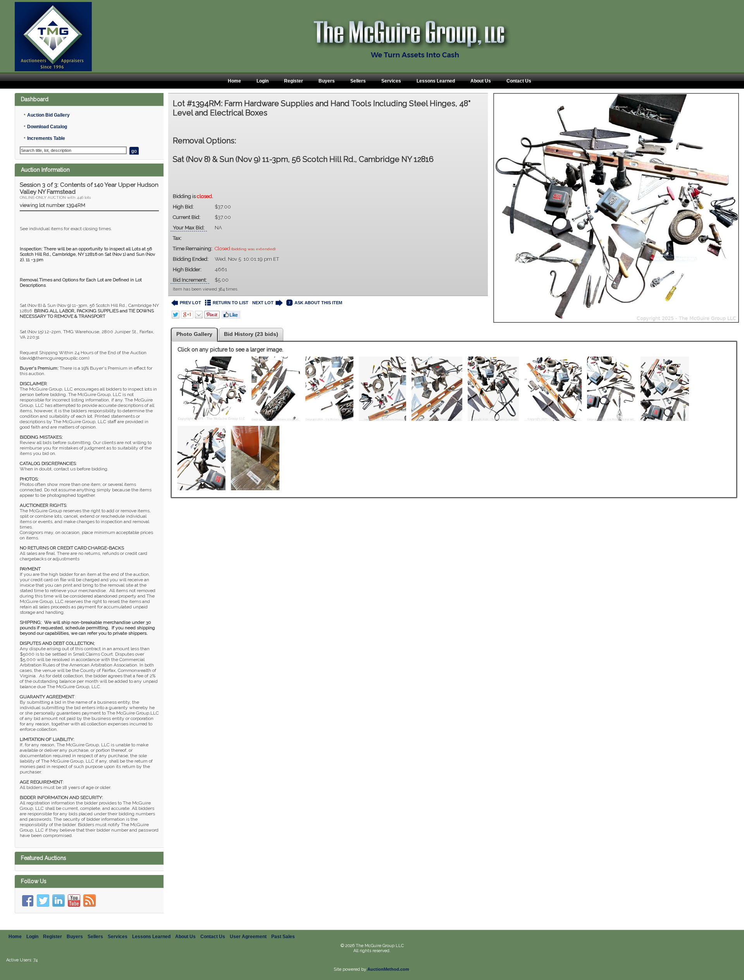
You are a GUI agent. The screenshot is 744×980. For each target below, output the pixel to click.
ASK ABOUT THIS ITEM (318, 302)
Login (263, 81)
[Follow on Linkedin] (58, 900)
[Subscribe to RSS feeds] (89, 900)
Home (234, 81)
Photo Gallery (194, 334)
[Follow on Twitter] (43, 900)
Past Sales (283, 936)
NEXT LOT (263, 302)
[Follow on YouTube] (74, 900)
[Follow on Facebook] (27, 900)
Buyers (327, 81)
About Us (480, 81)
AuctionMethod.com (388, 969)
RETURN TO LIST (230, 302)
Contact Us (518, 81)
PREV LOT (190, 302)
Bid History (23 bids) (251, 334)
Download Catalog (47, 126)
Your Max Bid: (189, 228)
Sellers (358, 81)
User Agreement (248, 936)
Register (293, 81)
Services (391, 81)
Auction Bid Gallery (48, 115)
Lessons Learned (436, 81)
